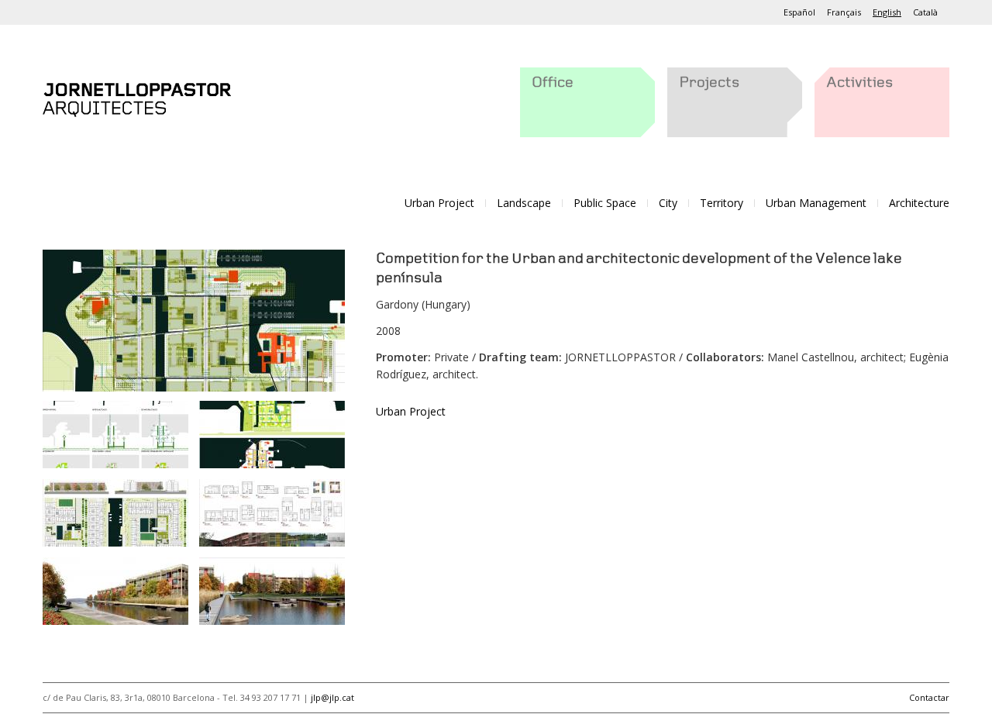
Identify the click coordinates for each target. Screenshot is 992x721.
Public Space (605, 202)
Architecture (919, 202)
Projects (709, 82)
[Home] (137, 96)
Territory (721, 202)
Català (925, 12)
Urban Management (816, 202)
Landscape (524, 202)
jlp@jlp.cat (332, 697)
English (887, 12)
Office (553, 82)
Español (799, 12)
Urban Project (439, 202)
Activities (859, 82)
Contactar (929, 697)
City (668, 202)
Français (844, 12)
